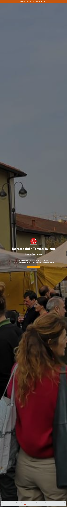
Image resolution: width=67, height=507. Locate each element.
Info (33, 266)
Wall (66, 253)
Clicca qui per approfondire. (26, 504)
